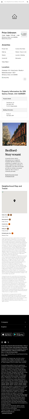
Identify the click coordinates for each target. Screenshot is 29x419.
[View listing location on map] (24, 34)
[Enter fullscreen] (25, 79)
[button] (2, 2)
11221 (14, 72)
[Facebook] (5, 342)
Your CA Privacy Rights (12, 352)
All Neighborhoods (9, 176)
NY (9, 70)
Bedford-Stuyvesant (6, 38)
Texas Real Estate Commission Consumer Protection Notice (13, 399)
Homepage (4, 70)
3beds (3, 35)
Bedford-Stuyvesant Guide (11, 175)
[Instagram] (2, 342)
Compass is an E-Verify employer (14, 349)
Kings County (14, 70)
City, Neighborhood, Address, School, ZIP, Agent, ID (15, 1)
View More (5, 62)
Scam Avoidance (17, 347)
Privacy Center (8, 347)
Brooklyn (21, 70)
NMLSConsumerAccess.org (7, 411)
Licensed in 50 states (7, 413)
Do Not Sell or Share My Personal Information (12, 345)
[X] (9, 342)
